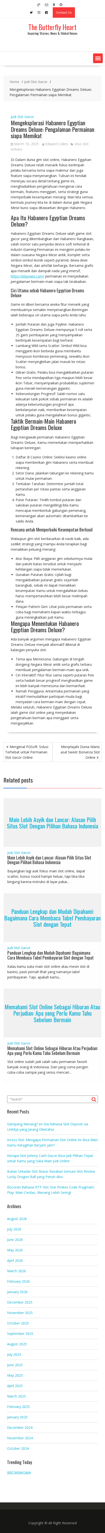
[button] (98, 58)
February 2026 (18, 1281)
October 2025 (18, 1323)
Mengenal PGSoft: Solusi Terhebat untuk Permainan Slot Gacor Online (26, 752)
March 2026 (16, 1271)
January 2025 (17, 1417)
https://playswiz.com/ (27, 276)
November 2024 (20, 1438)
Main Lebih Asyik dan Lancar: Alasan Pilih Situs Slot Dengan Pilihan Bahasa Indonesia (52, 822)
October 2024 (18, 1448)
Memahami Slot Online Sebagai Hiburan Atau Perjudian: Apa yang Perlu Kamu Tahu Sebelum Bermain (52, 1013)
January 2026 (17, 1291)
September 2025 (20, 1333)
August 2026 (17, 1218)
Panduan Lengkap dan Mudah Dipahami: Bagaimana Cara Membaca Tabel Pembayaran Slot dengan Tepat (52, 918)
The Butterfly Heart (52, 27)
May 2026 (15, 1250)
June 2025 (15, 1365)
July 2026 (14, 1229)
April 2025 (15, 1385)
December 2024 (19, 1427)
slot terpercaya (19, 1472)
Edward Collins (56, 144)
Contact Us (64, 12)
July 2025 (14, 1354)
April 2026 (15, 1260)
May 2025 (15, 1375)
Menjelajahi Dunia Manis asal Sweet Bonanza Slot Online (80, 752)
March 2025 (16, 1396)
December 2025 (19, 1302)
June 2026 (15, 1239)
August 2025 (17, 1344)
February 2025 (18, 1406)
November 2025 (20, 1312)
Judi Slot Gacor (22, 116)
